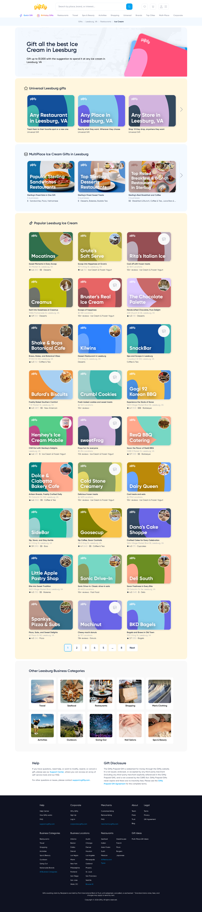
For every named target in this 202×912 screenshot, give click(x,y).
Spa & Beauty (160, 740)
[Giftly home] (40, 7)
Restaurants (101, 705)
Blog (133, 823)
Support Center (57, 772)
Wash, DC (74, 884)
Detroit (73, 851)
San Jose (73, 880)
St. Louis (89, 872)
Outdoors (71, 740)
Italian (103, 843)
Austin (88, 839)
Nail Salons (130, 740)
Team (134, 811)
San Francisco (91, 876)
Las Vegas (74, 855)
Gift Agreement (150, 819)
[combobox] (94, 6)
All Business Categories (48, 872)
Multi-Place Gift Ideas (140, 839)
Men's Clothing (159, 705)
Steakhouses (121, 839)
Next (132, 647)
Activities (42, 740)
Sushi (103, 851)
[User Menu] (163, 7)
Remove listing (106, 815)
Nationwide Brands (47, 868)
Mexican (104, 855)
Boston (73, 843)
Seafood (71, 705)
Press (134, 815)
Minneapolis (90, 860)
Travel (42, 705)
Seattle (88, 880)
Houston (89, 851)
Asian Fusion (105, 847)
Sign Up (73, 815)
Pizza (118, 847)
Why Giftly (74, 811)
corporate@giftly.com (78, 824)
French (119, 843)
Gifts (80, 21)
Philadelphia (75, 868)
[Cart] (153, 7)
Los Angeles (90, 855)
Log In (72, 819)
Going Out (101, 740)
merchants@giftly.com (109, 824)
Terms (146, 811)
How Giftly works (46, 815)
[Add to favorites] (74, 95)
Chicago (89, 843)
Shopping (130, 705)
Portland (73, 872)
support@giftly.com (81, 780)
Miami (72, 860)
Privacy (147, 815)
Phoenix (89, 868)
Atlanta (73, 839)
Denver (88, 847)
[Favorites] (145, 7)
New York (73, 864)
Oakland (89, 864)
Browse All (89, 884)
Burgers (119, 851)
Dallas (72, 847)
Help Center (44, 811)
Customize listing (107, 811)
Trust (133, 819)
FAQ (41, 819)
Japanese (120, 855)
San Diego (74, 876)
